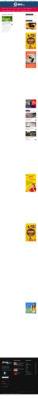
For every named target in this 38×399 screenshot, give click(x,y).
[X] (4, 0)
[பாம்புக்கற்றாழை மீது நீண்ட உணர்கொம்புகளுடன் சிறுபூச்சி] (7, 18)
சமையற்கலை (17, 10)
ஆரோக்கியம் (3, 10)
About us (31, 0)
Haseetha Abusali (28, 129)
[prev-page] (26, 141)
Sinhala (3, 8)
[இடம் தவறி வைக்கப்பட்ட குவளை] (31, 133)
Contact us (35, 0)
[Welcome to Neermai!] (15, 370)
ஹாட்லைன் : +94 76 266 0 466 (6, 379)
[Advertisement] (31, 74)
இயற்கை (27, 117)
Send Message (7, 381)
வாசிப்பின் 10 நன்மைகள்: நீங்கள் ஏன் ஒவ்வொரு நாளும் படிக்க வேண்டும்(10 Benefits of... (21, 365)
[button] (35, 8)
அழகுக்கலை (13, 10)
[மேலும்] (11, 368)
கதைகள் (11, 8)
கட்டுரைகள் (14, 8)
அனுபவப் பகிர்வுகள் (28, 126)
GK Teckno (21, 393)
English (7, 8)
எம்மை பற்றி (18, 391)
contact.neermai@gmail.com (6, 384)
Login (29, 0)
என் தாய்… (19, 372)
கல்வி (21, 8)
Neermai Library (29, 8)
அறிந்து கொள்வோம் (9, 10)
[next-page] (27, 141)
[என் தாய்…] (15, 373)
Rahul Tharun (4, 24)
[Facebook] (2, 0)
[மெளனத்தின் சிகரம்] (31, 115)
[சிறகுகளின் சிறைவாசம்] (31, 124)
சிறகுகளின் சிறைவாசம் (29, 128)
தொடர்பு (33, 391)
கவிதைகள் (18, 8)
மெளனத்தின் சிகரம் (29, 118)
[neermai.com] (19, 4)
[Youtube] (5, 0)
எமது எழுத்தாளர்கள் (23, 391)
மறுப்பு (27, 391)
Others (28, 10)
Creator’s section (23, 10)
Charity (25, 8)
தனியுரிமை (30, 391)
